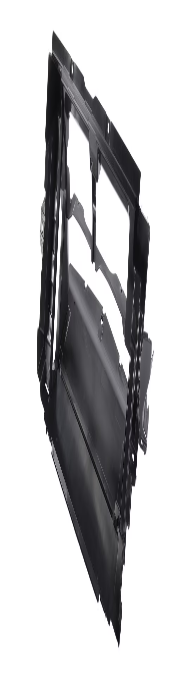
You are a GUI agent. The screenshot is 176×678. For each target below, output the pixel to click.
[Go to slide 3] (3, 369)
